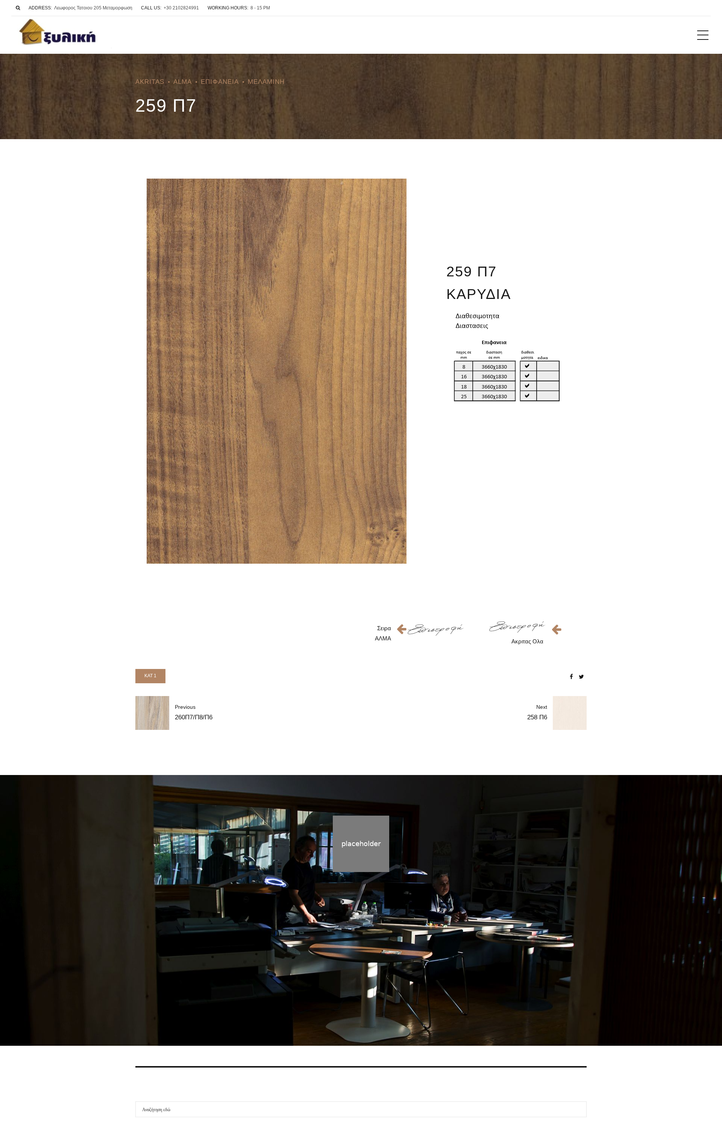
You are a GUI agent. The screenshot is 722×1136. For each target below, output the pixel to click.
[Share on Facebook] (571, 676)
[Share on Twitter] (581, 676)
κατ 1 (150, 675)
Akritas (149, 81)
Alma (182, 81)
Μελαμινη (266, 81)
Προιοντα (358, 1000)
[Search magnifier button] (578, 1109)
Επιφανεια (220, 81)
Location (388, 1000)
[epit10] (435, 629)
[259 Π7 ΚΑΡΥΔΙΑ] (277, 371)
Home (331, 1000)
